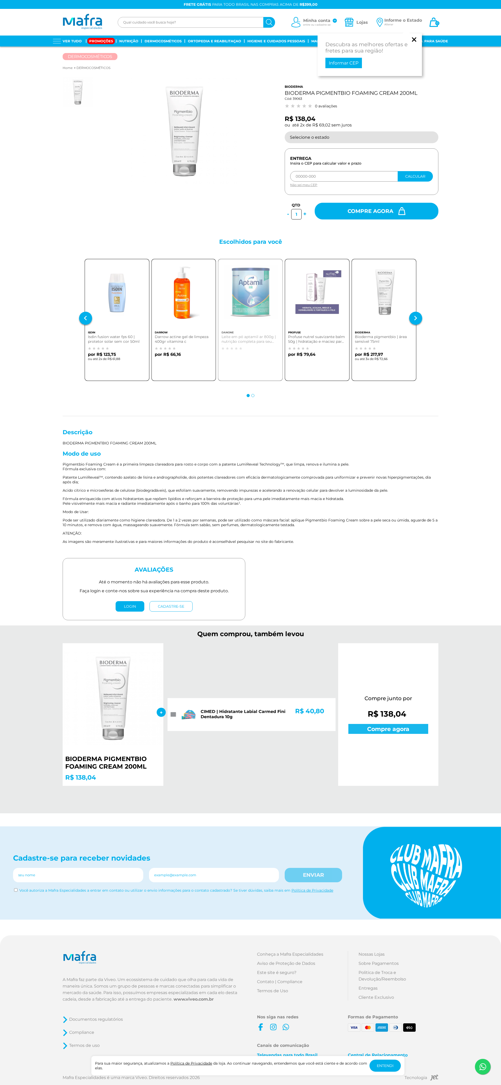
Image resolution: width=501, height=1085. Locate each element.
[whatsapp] (285, 1027)
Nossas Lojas (372, 954)
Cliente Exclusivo (376, 997)
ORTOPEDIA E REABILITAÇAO (214, 41)
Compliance (81, 1032)
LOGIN (130, 606)
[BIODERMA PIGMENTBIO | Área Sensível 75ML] (384, 295)
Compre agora (371, 211)
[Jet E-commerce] (421, 1078)
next (415, 318)
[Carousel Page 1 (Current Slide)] (248, 395)
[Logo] (82, 22)
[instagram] (273, 1027)
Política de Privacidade (312, 890)
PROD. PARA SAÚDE (429, 41)
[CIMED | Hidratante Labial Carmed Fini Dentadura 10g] (188, 715)
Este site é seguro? (276, 972)
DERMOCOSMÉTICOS (163, 41)
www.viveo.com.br (194, 999)
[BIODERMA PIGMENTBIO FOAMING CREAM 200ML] (113, 698)
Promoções (101, 41)
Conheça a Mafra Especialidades (290, 954)
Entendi (385, 1065)
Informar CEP (344, 63)
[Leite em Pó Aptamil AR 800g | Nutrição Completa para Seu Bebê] (250, 295)
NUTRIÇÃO (128, 41)
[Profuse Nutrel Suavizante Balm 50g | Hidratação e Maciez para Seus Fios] (317, 295)
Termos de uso (84, 1045)
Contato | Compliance (279, 981)
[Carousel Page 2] (252, 395)
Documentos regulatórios (96, 1019)
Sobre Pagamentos (379, 963)
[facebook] (260, 1027)
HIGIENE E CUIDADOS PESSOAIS (276, 41)
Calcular (415, 176)
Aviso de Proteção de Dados (286, 963)
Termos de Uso (272, 990)
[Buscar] (269, 22)
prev (85, 318)
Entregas (368, 988)
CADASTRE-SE (171, 606)
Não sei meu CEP (303, 185)
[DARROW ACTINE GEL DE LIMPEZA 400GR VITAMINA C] (184, 295)
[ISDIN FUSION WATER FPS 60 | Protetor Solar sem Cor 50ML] (117, 295)
